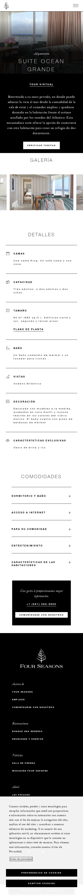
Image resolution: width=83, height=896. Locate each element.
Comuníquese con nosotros (41, 615)
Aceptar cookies (41, 883)
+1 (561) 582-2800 (41, 604)
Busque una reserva (27, 731)
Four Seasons (22, 692)
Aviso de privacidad (21, 859)
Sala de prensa (23, 763)
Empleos (18, 699)
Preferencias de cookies (41, 873)
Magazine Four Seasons (30, 771)
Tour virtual (42, 84)
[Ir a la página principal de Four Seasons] (6, 5)
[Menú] (75, 5)
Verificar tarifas (41, 145)
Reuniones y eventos (28, 739)
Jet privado (21, 795)
